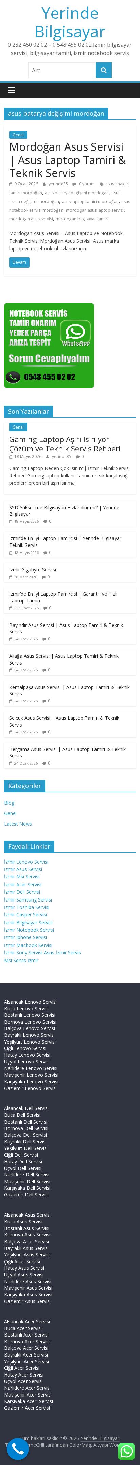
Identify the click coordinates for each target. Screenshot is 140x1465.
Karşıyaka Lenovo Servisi (31, 1081)
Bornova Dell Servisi (26, 1128)
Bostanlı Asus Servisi (26, 1228)
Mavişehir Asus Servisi (28, 1288)
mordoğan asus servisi (31, 219)
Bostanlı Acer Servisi (26, 1334)
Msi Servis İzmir (21, 960)
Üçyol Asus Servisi (23, 1274)
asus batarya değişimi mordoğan (77, 193)
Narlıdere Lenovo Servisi (30, 1068)
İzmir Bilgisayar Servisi (28, 922)
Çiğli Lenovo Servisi (25, 1048)
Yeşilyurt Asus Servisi (27, 1254)
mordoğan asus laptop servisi (95, 210)
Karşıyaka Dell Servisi (27, 1188)
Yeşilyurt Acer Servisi (26, 1361)
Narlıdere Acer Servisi (27, 1388)
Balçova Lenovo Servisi (29, 1028)
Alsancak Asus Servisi (27, 1215)
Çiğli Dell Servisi (21, 1155)
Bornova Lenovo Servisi (30, 1021)
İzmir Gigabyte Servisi (32, 569)
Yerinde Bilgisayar (70, 22)
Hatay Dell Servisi (23, 1161)
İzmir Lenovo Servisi (26, 861)
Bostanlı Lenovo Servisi (29, 1015)
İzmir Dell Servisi (22, 892)
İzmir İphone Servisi (25, 937)
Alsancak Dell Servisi (26, 1108)
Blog (9, 802)
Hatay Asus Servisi (24, 1268)
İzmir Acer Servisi (22, 884)
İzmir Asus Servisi (23, 869)
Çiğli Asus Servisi (22, 1261)
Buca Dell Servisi (22, 1115)
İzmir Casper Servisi (25, 914)
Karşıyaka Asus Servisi (28, 1294)
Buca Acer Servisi (23, 1328)
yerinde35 (59, 184)
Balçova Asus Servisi (26, 1241)
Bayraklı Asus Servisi (26, 1248)
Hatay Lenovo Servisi (27, 1055)
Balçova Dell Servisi (25, 1135)
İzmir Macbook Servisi (28, 945)
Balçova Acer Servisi (26, 1348)
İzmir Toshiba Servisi (26, 907)
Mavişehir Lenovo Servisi (31, 1075)
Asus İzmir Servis (62, 952)
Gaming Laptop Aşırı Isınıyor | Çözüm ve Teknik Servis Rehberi (65, 443)
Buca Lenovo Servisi (26, 1008)
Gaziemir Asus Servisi (27, 1301)
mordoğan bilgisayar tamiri (82, 219)
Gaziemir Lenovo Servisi (30, 1088)
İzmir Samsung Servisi (28, 899)
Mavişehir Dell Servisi (27, 1181)
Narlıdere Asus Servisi (27, 1281)
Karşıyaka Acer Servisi (28, 1401)
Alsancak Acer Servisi (27, 1321)
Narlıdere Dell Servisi (26, 1174)
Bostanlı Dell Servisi (25, 1121)
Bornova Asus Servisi (27, 1234)
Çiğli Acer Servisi (21, 1368)
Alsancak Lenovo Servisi (30, 1001)
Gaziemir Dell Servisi (26, 1194)
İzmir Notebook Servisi (29, 930)
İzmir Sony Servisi (24, 952)
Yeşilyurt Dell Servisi (26, 1148)
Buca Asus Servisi (23, 1221)
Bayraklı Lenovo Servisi (29, 1035)
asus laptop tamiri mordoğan (90, 201)
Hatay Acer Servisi (23, 1374)
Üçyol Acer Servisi (23, 1381)
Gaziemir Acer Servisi (27, 1408)
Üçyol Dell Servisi (22, 1168)
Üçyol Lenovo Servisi (27, 1061)
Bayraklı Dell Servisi (25, 1141)
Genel (18, 135)
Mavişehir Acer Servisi (28, 1394)
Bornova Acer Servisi (27, 1341)
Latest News (18, 823)
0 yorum (86, 184)
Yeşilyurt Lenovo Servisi (30, 1041)
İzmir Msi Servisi (21, 876)
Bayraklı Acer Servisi (26, 1354)
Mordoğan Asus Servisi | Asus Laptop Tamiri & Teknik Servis (67, 159)
